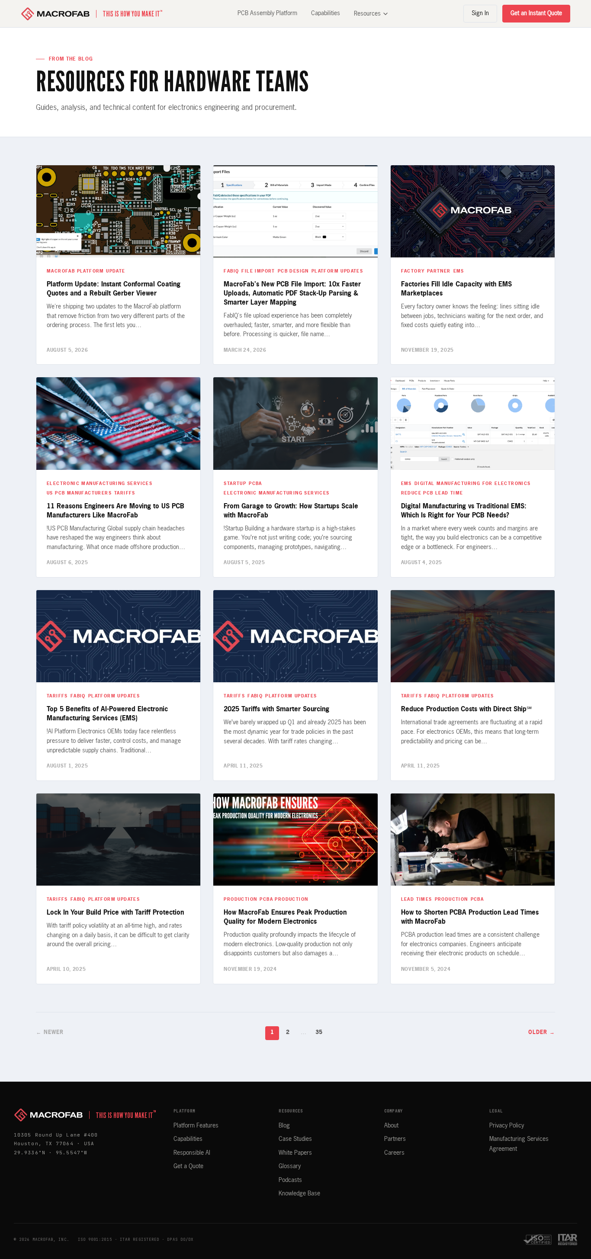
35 (318, 1032)
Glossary (290, 1166)
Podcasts (290, 1180)
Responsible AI (191, 1153)
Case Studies (295, 1139)
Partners (395, 1139)
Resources (367, 14)
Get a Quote (188, 1166)
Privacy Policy (506, 1126)
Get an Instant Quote (536, 13)
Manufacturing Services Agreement (519, 1144)
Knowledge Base (299, 1194)
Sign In (480, 13)
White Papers (295, 1153)
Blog (284, 1126)
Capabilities (325, 13)
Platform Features (195, 1126)
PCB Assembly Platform (267, 13)
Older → (541, 1032)
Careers (394, 1153)
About (391, 1126)
